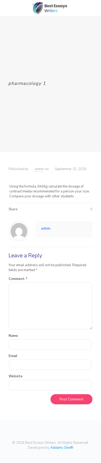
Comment (18, 279)
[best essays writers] (50, 7)
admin (39, 169)
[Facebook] (43, 455)
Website (16, 376)
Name (13, 335)
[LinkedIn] (57, 455)
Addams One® (61, 447)
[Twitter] (50, 455)
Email (13, 356)
